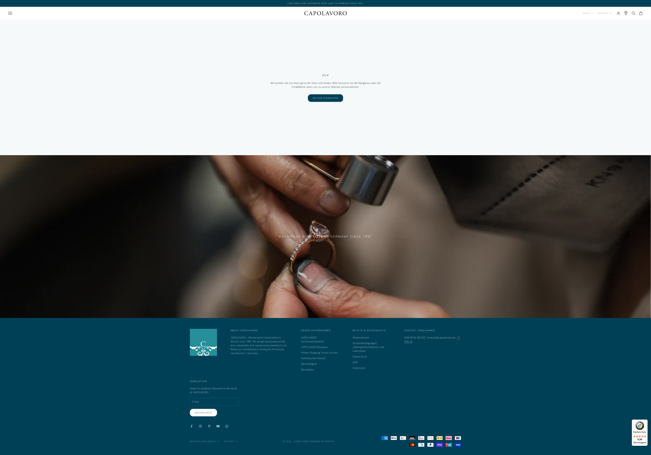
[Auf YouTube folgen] (218, 426)
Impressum (359, 368)
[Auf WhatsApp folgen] (227, 426)
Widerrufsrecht (361, 337)
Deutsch (603, 13)
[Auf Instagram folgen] (200, 426)
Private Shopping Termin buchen (319, 352)
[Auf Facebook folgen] (191, 426)
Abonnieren (203, 412)
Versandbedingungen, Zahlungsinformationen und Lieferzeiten (368, 347)
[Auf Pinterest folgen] (209, 426)
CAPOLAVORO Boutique (314, 347)
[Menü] (646, 422)
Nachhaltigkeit (309, 363)
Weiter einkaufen (325, 98)
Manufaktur (307, 369)
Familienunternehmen (313, 358)
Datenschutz (360, 356)
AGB (355, 362)
